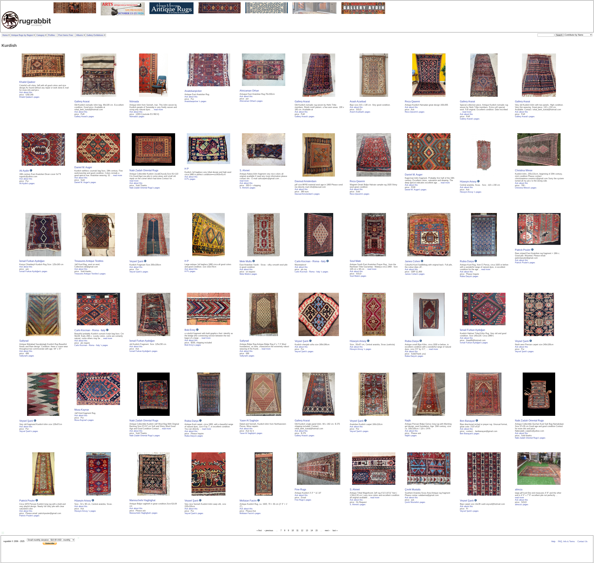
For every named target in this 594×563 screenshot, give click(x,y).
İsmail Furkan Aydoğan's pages (33, 271)
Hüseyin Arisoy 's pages (470, 192)
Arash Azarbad (358, 101)
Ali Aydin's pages (27, 183)
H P (187, 168)
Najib (408, 420)
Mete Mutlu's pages (248, 274)
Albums (79, 35)
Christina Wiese (523, 170)
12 (302, 530)
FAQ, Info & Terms (566, 541)
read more (158, 109)
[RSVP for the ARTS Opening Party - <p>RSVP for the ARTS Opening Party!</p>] (79, 538)
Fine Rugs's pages (303, 500)
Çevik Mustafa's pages (415, 502)
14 (312, 530)
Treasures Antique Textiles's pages (90, 274)
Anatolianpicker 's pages (195, 101)
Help (553, 541)
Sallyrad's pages (26, 356)
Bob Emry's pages (193, 345)
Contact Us (582, 541)
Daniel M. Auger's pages (85, 182)
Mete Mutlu (246, 261)
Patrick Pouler (522, 250)
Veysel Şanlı (136, 261)
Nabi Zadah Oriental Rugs (143, 170)
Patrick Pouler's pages (525, 262)
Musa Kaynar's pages (84, 420)
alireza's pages (521, 504)
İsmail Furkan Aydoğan (32, 261)
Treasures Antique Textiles (88, 261)
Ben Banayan (467, 421)
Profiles (51, 35)
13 (307, 530)
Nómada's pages (136, 116)
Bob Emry (190, 330)
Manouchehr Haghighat (142, 500)
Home (5, 35)
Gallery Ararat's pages (84, 116)
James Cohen (412, 261)
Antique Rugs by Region (22, 35)
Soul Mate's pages (358, 276)
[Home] (27, 31)
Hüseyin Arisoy (468, 181)
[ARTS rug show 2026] (123, 15)
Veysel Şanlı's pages (138, 272)
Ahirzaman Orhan (249, 90)
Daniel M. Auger (83, 167)
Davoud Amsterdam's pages (307, 194)
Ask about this (25, 92)
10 (293, 530)
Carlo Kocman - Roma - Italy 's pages (311, 272)
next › (327, 530)
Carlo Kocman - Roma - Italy (310, 261)
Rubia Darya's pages (469, 276)
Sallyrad (23, 340)
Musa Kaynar (81, 409)
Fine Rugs (300, 489)
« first (259, 530)
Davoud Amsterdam (305, 181)
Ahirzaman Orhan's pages (251, 101)
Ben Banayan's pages (469, 433)
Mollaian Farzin (248, 500)
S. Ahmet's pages (247, 188)
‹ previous (268, 530)
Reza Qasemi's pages (414, 112)
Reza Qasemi (412, 101)
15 (316, 530)
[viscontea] (220, 12)
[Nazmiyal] (267, 12)
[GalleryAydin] (315, 13)
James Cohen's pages (415, 274)
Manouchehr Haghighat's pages (143, 513)
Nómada (134, 101)
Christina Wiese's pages (525, 188)
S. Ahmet (245, 170)
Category (41, 35)
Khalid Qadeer (27, 82)
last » (335, 530)
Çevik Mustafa (412, 489)
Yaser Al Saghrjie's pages (251, 433)
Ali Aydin (24, 170)
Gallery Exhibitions (95, 35)
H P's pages (190, 179)
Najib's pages (411, 435)
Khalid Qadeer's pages (29, 97)
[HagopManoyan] (172, 13)
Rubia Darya (467, 261)
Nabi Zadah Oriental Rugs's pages (144, 188)
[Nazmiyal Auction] (76, 12)
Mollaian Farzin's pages (250, 513)
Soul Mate (355, 261)
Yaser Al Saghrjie (249, 420)
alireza (518, 489)
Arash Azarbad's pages (360, 112)
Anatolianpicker (193, 91)
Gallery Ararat (81, 101)
